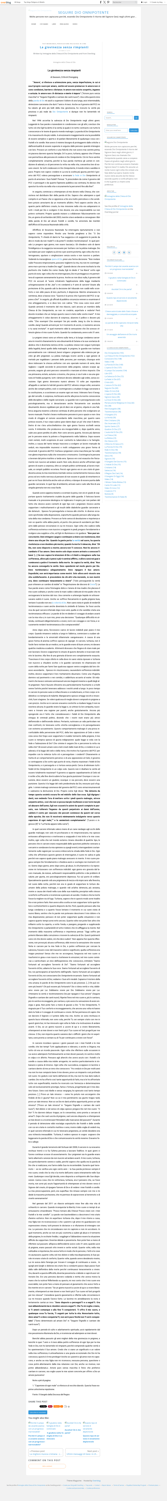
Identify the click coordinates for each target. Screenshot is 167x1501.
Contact (97, 1485)
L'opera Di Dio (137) (113, 367)
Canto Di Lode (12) (112, 485)
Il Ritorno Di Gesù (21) (114, 444)
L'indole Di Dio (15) (113, 464)
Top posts (89, 1485)
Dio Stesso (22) (111, 441)
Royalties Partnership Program (136, 1485)
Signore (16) (110, 458)
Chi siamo (44, 24)
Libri (54, 24)
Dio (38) (108, 406)
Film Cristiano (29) (112, 420)
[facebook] (100, 2)
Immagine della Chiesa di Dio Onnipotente (31, 1485)
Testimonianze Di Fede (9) (116, 497)
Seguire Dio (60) (111, 388)
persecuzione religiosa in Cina (71, 44)
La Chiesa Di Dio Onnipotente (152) (120, 356)
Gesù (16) (109, 455)
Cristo (92, 584)
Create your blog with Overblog (73, 1485)
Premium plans (153, 1485)
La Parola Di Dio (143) (114, 364)
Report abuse (106, 1485)
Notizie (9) (109, 494)
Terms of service (118, 1485)
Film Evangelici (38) (113, 408)
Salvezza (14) (110, 470)
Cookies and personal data (75, 1488)
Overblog (97, 1480)
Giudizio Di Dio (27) (113, 429)
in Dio (79, 175)
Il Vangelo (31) (111, 414)
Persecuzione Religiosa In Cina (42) (119, 403)
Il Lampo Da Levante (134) (116, 370)
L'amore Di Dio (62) (113, 385)
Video (75, 24)
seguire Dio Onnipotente (83, 12)
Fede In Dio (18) (111, 450)
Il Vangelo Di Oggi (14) (114, 476)
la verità (76, 540)
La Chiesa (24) (110, 435)
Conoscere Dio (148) (113, 359)
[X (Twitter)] (104, 2)
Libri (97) (108, 373)
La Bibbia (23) (110, 438)
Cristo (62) (109, 382)
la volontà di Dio (59, 603)
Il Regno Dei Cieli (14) (114, 473)
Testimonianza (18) (113, 453)
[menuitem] (34, 24)
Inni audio (64, 24)
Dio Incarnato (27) (112, 423)
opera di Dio (56, 259)
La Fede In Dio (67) (112, 379)
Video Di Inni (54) (112, 391)
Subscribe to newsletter (38, 1412)
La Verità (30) (110, 417)
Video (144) (109, 361)
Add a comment (47, 1466)
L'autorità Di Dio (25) (113, 432)
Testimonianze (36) (113, 411)
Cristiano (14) (110, 467)
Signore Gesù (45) (112, 397)
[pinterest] (108, 2)
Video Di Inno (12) (112, 488)
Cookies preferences (93, 1488)
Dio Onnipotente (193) (114, 353)
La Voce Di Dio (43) (113, 400)
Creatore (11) (110, 491)
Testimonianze (49, 44)
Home (33, 24)
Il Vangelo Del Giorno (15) (115, 461)
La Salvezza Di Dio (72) (114, 376)
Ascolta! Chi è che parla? (122, 289)
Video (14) (109, 479)
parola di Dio (39, 100)
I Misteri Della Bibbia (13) (115, 482)
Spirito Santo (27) (112, 426)
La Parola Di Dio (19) (113, 447)
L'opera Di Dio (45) (113, 394)
